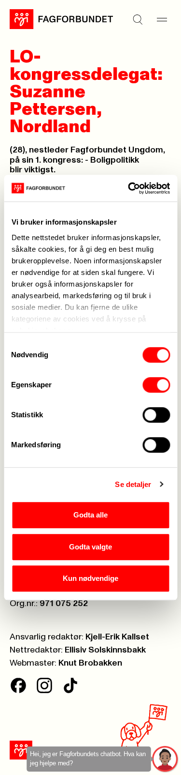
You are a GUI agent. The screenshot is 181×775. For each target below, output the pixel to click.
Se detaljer (133, 484)
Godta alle (90, 515)
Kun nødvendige (90, 578)
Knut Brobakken (90, 663)
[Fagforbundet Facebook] (18, 685)
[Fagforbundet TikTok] (70, 685)
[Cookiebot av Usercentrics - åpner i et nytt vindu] (129, 188)
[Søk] (137, 19)
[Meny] (161, 19)
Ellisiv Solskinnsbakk (105, 650)
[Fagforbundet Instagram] (44, 685)
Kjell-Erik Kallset (117, 637)
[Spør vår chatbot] (165, 759)
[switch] (156, 385)
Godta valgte (90, 547)
